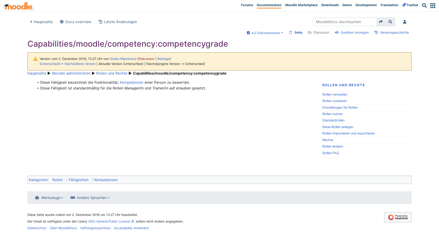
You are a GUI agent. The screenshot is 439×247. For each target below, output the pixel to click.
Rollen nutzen (332, 114)
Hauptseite (43, 21)
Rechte (327, 140)
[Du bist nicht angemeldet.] (405, 21)
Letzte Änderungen (120, 21)
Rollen (57, 179)
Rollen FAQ (330, 153)
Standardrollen (333, 120)
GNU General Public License (109, 221)
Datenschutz (36, 228)
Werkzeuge (50, 197)
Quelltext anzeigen (355, 32)
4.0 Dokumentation (265, 33)
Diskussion (321, 32)
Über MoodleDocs (63, 228)
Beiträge (163, 59)
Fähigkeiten (78, 179)
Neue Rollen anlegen (337, 127)
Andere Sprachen (92, 197)
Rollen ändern (332, 146)
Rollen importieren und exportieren (348, 133)
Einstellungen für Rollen (340, 107)
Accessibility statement (131, 228)
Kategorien (38, 179)
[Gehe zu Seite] (381, 21)
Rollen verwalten (334, 94)
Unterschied (50, 64)
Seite (298, 32)
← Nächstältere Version (78, 64)
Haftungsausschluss (95, 228)
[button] (432, 5)
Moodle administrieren (71, 73)
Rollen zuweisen (334, 101)
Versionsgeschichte (394, 32)
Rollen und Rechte (111, 73)
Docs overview (78, 21)
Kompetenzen (131, 82)
